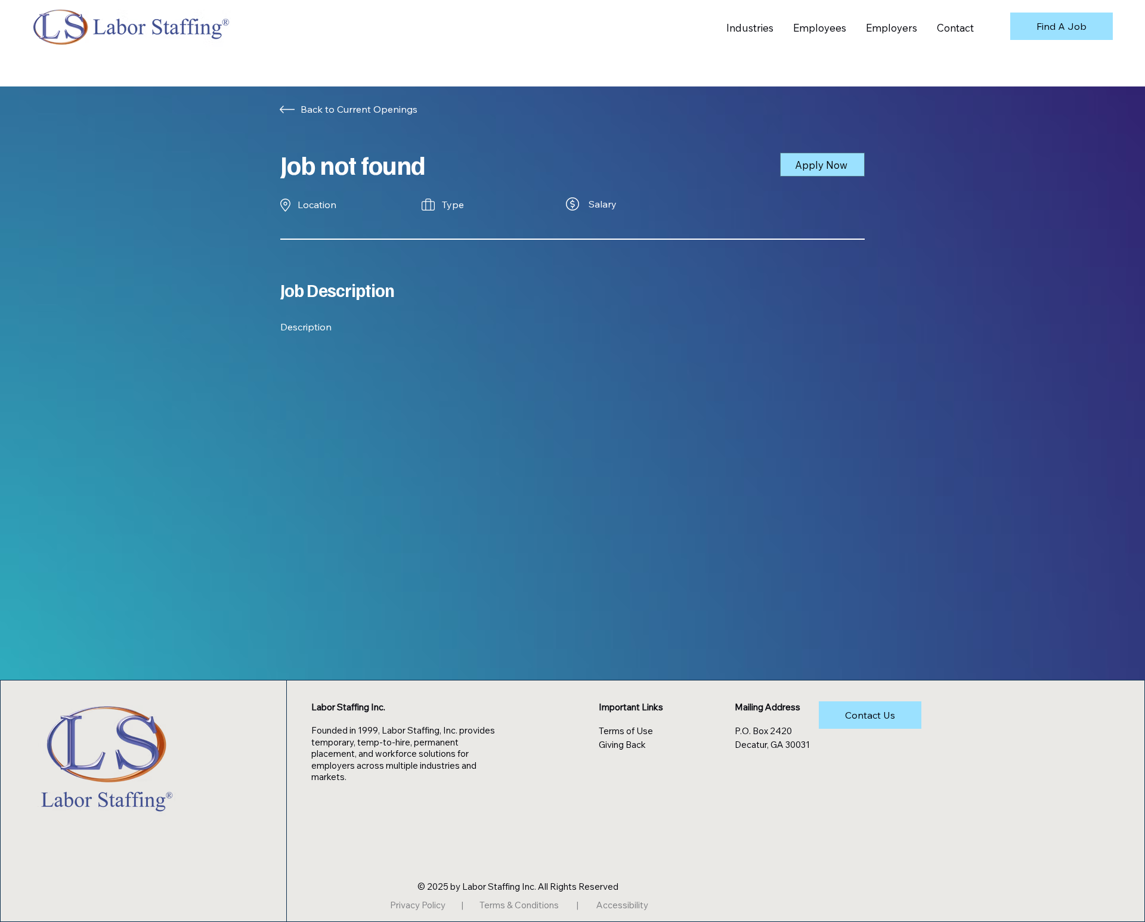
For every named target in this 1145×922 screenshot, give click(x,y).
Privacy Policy (417, 905)
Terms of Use (626, 731)
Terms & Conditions (519, 905)
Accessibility (622, 905)
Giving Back (622, 744)
